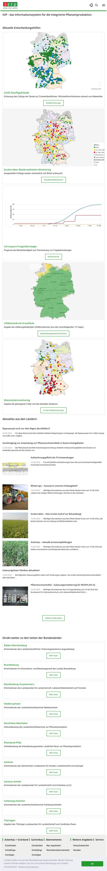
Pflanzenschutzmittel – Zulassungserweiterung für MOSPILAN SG (63, 584)
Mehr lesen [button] (53, 656)
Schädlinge (10, 850)
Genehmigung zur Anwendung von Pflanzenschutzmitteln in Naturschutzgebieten (43, 443)
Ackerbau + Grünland (16, 839)
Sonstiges (9, 855)
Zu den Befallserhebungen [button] (53, 410)
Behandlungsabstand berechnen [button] (53, 333)
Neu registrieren (53, 845)
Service (100, 839)
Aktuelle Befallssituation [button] (53, 180)
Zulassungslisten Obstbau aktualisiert (21, 570)
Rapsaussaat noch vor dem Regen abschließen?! (26, 428)
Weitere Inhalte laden (53, 618)
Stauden (77, 850)
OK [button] (92, 864)
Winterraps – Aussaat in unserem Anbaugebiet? (54, 485)
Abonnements (54, 839)
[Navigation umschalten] (103, 5)
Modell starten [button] (53, 257)
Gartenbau (37, 839)
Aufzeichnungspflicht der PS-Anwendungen (52, 457)
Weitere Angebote (83, 839)
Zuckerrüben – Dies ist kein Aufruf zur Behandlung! (56, 513)
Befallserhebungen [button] (53, 103)
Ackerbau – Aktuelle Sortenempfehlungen (51, 542)
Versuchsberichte (81, 845)
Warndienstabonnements (58, 850)
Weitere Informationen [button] (28, 867)
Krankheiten (10, 845)
